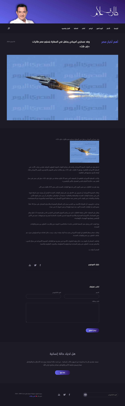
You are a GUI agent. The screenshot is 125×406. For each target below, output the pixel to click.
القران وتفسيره (66, 28)
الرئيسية (116, 28)
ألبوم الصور (100, 28)
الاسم (97, 292)
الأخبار (108, 28)
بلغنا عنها (62, 372)
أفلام (83, 28)
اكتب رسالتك (95, 301)
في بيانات (32, 396)
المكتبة (76, 28)
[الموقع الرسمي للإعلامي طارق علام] (104, 11)
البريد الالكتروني (56, 292)
